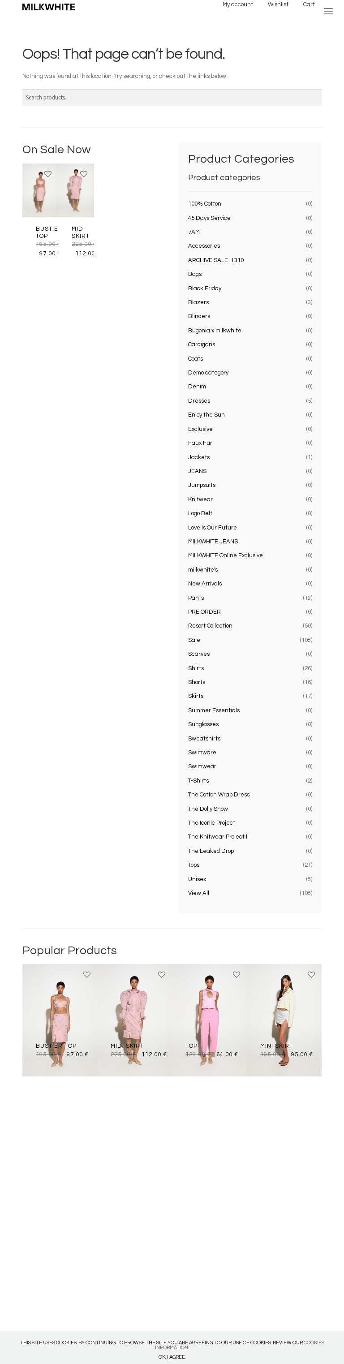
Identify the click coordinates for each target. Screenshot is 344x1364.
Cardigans (201, 344)
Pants (196, 598)
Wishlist (278, 4)
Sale (194, 640)
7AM (194, 232)
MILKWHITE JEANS (213, 541)
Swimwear (202, 766)
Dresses (199, 401)
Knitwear (200, 499)
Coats (195, 359)
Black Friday (204, 288)
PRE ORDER (204, 612)
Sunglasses (203, 724)
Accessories (204, 246)
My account (238, 4)
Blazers (198, 302)
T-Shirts (198, 781)
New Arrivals (205, 584)
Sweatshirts (204, 739)
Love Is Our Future (212, 528)
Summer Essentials (214, 710)
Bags (195, 274)
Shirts (196, 668)
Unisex (197, 879)
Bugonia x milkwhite (214, 330)
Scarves (199, 654)
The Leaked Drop (211, 851)
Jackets (199, 457)
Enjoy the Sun (206, 415)
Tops (193, 865)
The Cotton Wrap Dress (218, 795)
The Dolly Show (208, 809)
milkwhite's (203, 570)
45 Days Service (209, 218)
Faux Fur (200, 443)
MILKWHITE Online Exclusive (225, 555)
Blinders (199, 316)
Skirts (195, 696)
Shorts (196, 682)
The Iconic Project (211, 823)
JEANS (197, 471)
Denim (197, 386)
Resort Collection (210, 626)
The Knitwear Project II (218, 837)
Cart (309, 4)
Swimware (202, 752)
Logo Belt (200, 513)
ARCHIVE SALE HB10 (216, 260)
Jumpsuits (201, 485)
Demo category (208, 373)
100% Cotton (204, 204)
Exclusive (200, 429)
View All (198, 893)
